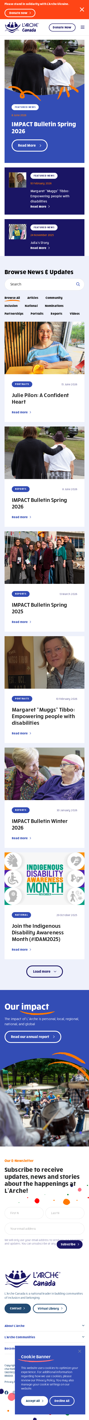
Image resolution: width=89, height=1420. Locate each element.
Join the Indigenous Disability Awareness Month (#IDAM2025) (38, 932)
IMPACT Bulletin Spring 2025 (39, 607)
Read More (38, 206)
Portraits (37, 313)
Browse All (12, 297)
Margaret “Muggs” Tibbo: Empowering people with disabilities (50, 196)
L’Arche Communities (20, 1337)
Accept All (33, 1400)
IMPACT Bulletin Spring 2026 (44, 127)
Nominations (54, 305)
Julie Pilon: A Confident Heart (40, 398)
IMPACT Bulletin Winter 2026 (40, 824)
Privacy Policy (13, 1381)
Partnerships (14, 313)
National (31, 305)
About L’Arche (15, 1326)
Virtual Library (48, 1308)
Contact (16, 1308)
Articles (32, 297)
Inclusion (11, 305)
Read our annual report (30, 1036)
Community (54, 297)
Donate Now (62, 27)
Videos (75, 313)
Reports (56, 313)
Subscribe (68, 1244)
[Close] (79, 1351)
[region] (50, 1380)
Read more (20, 412)
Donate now (18, 13)
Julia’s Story (39, 242)
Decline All (61, 1400)
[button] (81, 9)
